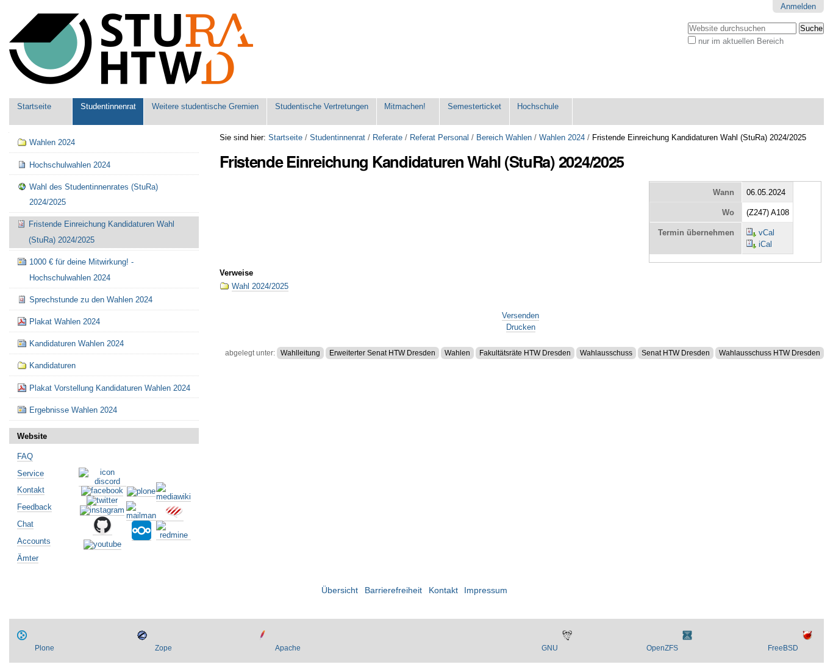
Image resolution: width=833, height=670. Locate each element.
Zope (163, 648)
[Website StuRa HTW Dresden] (131, 49)
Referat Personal (439, 137)
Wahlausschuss (606, 353)
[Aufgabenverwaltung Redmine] (173, 535)
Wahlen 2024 (562, 137)
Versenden (520, 315)
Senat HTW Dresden (676, 353)
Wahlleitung (300, 353)
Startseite (34, 106)
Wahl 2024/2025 (260, 286)
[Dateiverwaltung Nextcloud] (141, 536)
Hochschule (538, 106)
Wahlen (457, 353)
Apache (288, 648)
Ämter (27, 558)
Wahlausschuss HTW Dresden (769, 353)
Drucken (520, 327)
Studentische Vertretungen (321, 106)
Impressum (485, 590)
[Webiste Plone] (141, 492)
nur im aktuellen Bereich (741, 41)
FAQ (25, 456)
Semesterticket (474, 106)
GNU (550, 648)
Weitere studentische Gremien (205, 106)
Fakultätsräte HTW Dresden (525, 353)
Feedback (34, 506)
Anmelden (798, 6)
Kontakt (31, 489)
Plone (44, 648)
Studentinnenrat (108, 106)
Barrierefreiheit (393, 590)
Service (30, 473)
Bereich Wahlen (504, 137)
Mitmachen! (405, 106)
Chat (25, 524)
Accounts (34, 541)
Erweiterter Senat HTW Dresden (382, 353)
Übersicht (339, 590)
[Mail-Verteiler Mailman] (141, 516)
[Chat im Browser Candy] (174, 516)
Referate (387, 137)
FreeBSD (783, 648)
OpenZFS (662, 648)
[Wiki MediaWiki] (173, 497)
